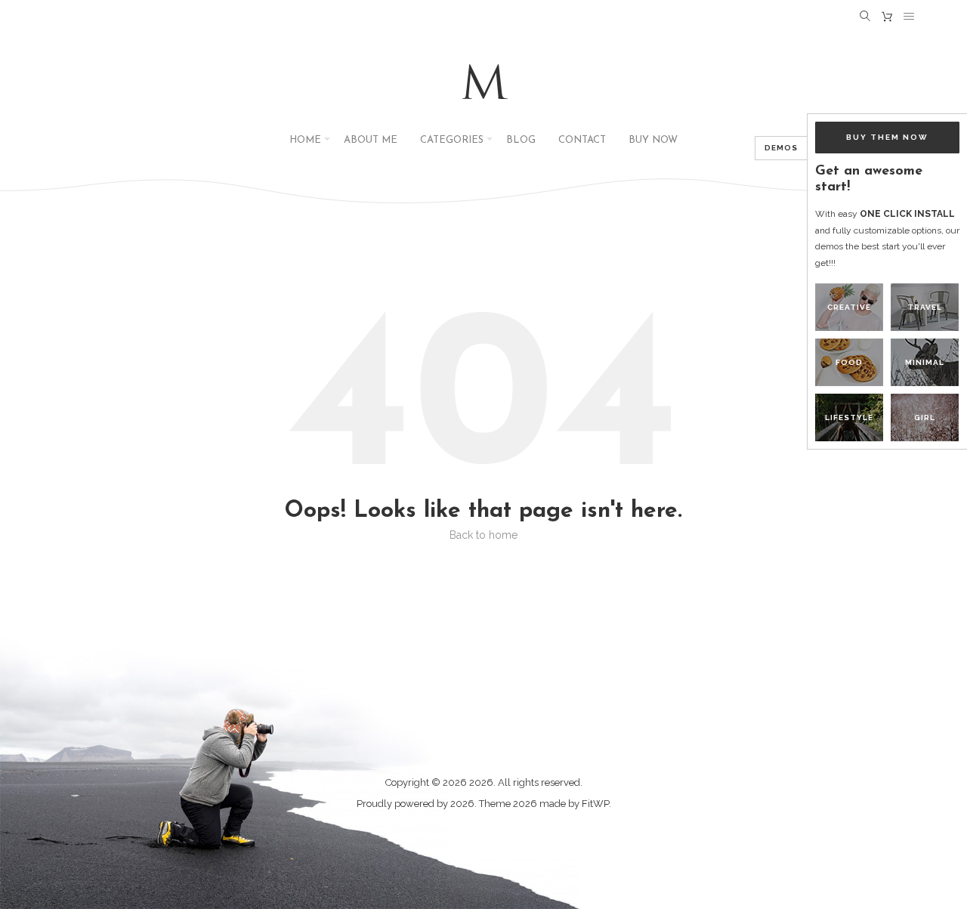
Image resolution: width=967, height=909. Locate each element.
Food (849, 362)
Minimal (924, 362)
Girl (924, 417)
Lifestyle (849, 417)
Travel (924, 307)
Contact (582, 140)
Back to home (483, 535)
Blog (521, 140)
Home (305, 140)
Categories (452, 140)
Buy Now (653, 140)
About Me (370, 140)
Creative (849, 307)
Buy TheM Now (887, 137)
